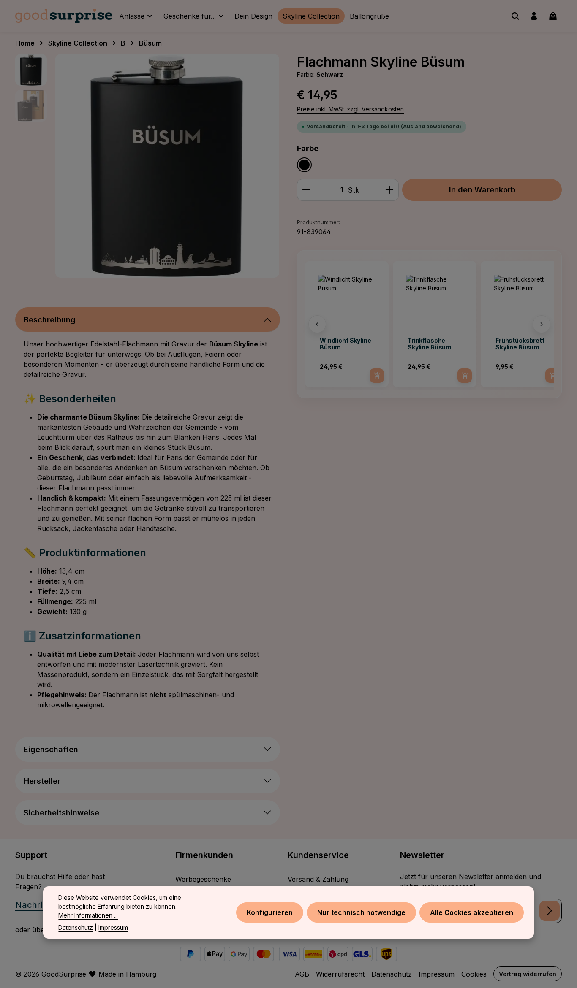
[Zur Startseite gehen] (63, 16)
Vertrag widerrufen (527, 973)
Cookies (474, 974)
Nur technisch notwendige (361, 912)
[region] (147, 166)
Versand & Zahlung (318, 879)
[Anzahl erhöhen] (390, 189)
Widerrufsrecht (340, 974)
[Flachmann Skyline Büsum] (167, 166)
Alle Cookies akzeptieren (471, 912)
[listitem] (347, 324)
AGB (302, 974)
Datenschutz (391, 974)
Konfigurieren (270, 912)
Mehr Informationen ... (88, 915)
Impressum (437, 974)
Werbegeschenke (203, 879)
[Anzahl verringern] (306, 189)
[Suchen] (515, 16)
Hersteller (42, 781)
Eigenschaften (51, 749)
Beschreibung (50, 319)
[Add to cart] (377, 375)
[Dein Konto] (533, 16)
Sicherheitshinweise (61, 812)
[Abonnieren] (549, 911)
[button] (317, 324)
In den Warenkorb (482, 189)
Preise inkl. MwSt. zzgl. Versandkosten (350, 109)
